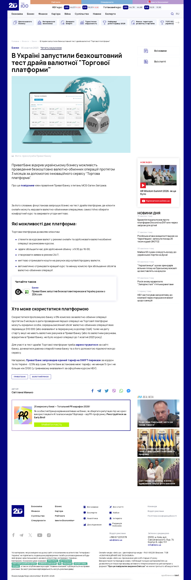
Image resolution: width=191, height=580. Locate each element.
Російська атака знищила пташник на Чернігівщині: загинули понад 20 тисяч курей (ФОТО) (157, 238)
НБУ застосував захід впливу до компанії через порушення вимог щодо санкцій (155, 297)
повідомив (27, 185)
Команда (152, 506)
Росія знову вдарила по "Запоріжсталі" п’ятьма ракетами (155, 283)
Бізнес (30, 13)
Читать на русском (51, 47)
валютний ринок (40, 376)
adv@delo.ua (115, 540)
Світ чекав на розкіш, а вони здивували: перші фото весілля (157, 482)
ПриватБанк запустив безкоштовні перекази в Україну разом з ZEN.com (68, 293)
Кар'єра (56, 13)
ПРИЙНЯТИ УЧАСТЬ (51, 424)
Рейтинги (55, 2)
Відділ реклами (156, 511)
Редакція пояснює (117, 524)
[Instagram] (49, 535)
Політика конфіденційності (162, 515)
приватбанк (20, 376)
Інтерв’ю (117, 518)
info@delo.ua (154, 545)
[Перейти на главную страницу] (13, 5)
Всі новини (160, 50)
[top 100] (24, 5)
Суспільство (82, 13)
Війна (68, 13)
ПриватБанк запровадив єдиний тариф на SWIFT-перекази (63, 360)
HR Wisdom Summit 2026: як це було (158, 192)
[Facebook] (92, 391)
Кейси (116, 513)
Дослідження (94, 525)
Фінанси (42, 13)
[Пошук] (172, 14)
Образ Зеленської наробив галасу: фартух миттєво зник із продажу (157, 451)
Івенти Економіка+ (157, 2)
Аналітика (92, 518)
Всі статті (160, 61)
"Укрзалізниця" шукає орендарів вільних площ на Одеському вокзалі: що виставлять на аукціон (157, 268)
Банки (15, 47)
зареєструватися (87, 344)
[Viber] (114, 391)
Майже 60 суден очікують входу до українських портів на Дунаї (156, 253)
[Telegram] (99, 390)
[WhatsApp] (121, 391)
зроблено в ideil (170, 576)
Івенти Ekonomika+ (65, 520)
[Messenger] (128, 391)
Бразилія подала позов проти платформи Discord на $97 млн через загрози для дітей (157, 222)
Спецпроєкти (107, 2)
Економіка (17, 13)
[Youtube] (39, 535)
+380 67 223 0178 (118, 537)
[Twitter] (106, 390)
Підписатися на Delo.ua (157, 200)
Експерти (110, 13)
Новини (97, 13)
